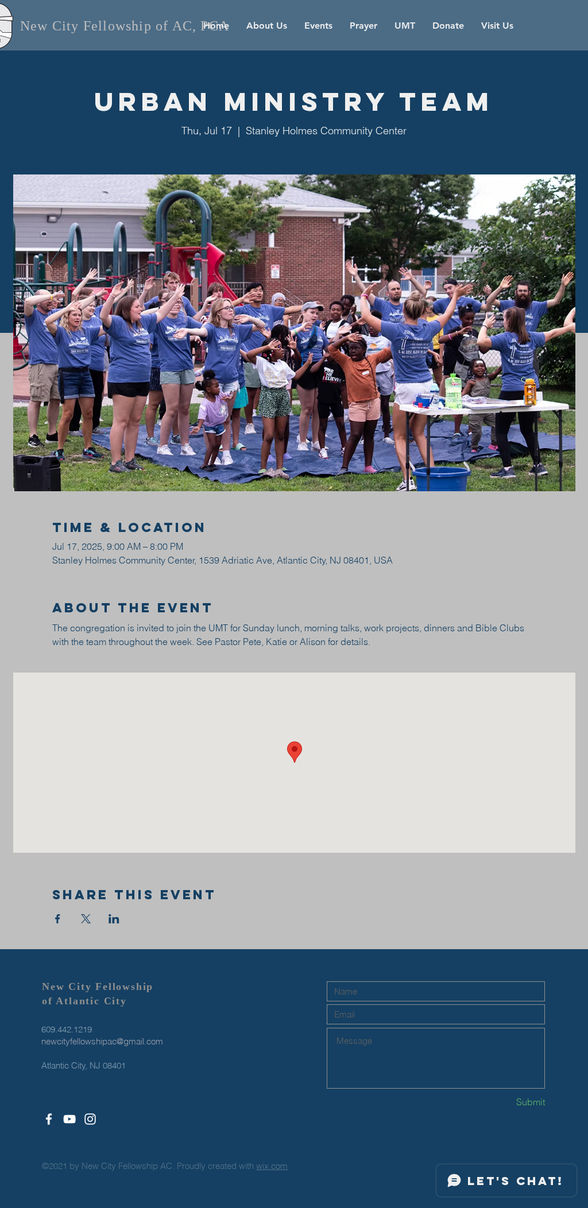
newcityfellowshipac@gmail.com (102, 1041)
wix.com (272, 1165)
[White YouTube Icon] (69, 1119)
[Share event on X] (85, 918)
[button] (267, 25)
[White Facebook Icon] (48, 1119)
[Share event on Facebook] (57, 918)
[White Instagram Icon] (90, 1119)
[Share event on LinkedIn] (114, 918)
